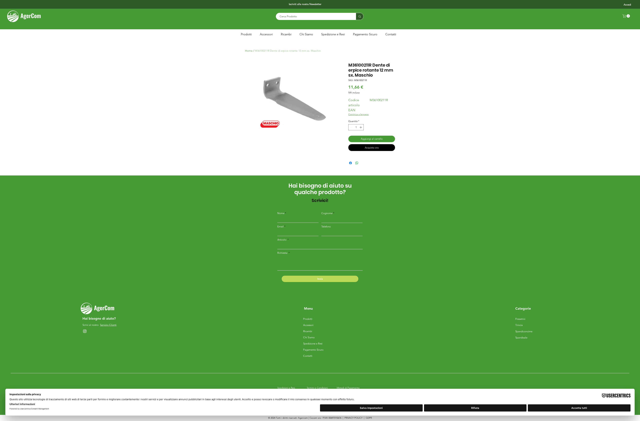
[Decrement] (351, 127)
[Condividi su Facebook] (350, 163)
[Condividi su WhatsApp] (357, 163)
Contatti (307, 355)
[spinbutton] (356, 127)
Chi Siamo (309, 337)
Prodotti (307, 318)
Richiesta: (282, 253)
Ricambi (307, 331)
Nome (280, 213)
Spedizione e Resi (312, 343)
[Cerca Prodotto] (359, 16)
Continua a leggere (358, 114)
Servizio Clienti (108, 324)
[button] (626, 16)
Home (248, 50)
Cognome (326, 213)
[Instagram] (84, 331)
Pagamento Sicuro (313, 349)
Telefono (326, 226)
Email (280, 226)
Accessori (308, 325)
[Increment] (361, 127)
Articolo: (282, 239)
